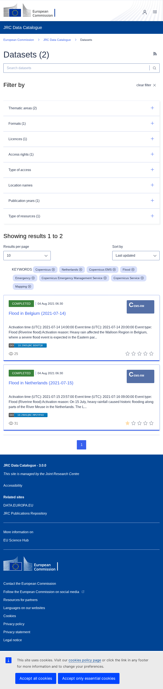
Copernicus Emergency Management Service (72, 278)
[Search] (155, 68)
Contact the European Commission (29, 583)
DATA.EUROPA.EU (18, 505)
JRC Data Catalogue (57, 39)
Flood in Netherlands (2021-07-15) (41, 383)
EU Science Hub (16, 540)
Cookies (9, 616)
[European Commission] (32, 10)
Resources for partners (20, 600)
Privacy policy (13, 624)
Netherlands (70, 269)
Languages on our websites (24, 608)
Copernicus (43, 269)
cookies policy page (85, 660)
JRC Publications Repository (25, 513)
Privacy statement (16, 632)
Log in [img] (144, 12)
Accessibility (12, 485)
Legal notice (12, 640)
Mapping (21, 286)
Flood (126, 269)
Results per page (16, 246)
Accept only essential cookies (88, 678)
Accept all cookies (36, 678)
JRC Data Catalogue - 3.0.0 (24, 465)
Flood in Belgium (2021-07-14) (37, 313)
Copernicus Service (127, 278)
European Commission (18, 39)
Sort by (117, 246)
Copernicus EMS (100, 269)
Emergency (23, 278)
